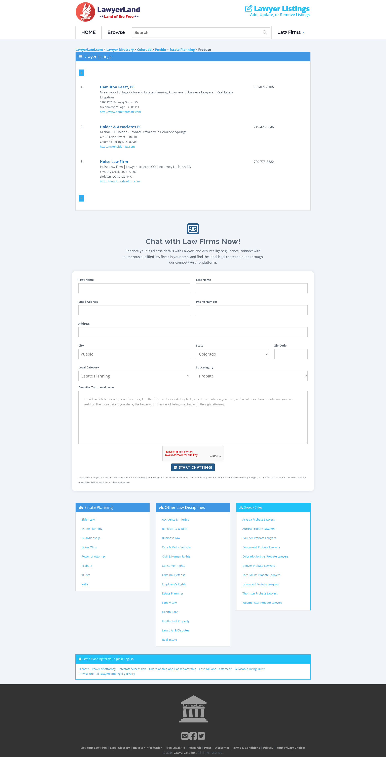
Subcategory (204, 367)
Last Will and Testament (215, 669)
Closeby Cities (252, 507)
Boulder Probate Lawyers (259, 538)
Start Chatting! (195, 467)
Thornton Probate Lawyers (260, 593)
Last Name (203, 280)
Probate (87, 566)
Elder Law (88, 519)
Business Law (171, 538)
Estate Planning (182, 49)
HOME (88, 32)
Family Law (169, 603)
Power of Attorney (94, 556)
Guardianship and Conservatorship (172, 669)
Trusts (86, 575)
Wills (85, 584)
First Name (86, 280)
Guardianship (91, 538)
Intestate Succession (132, 669)
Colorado (144, 49)
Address (84, 323)
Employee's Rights (174, 584)
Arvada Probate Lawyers (258, 519)
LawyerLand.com (89, 49)
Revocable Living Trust (249, 669)
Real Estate (169, 639)
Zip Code (280, 345)
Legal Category (88, 367)
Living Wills (89, 547)
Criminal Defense (173, 575)
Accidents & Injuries (175, 519)
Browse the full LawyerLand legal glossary (107, 674)
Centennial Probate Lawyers (261, 547)
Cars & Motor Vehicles (177, 547)
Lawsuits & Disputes (175, 630)
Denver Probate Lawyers (258, 566)
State (199, 345)
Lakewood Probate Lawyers (260, 584)
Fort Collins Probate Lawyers (261, 575)
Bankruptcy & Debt (174, 529)
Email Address (88, 302)
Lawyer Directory (120, 49)
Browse (116, 32)
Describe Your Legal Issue (96, 387)
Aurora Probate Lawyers (258, 529)
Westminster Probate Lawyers (262, 603)
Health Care (170, 612)
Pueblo (160, 49)
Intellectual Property (175, 621)
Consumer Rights (173, 566)
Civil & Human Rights (176, 556)
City (81, 345)
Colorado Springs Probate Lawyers (265, 556)
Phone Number (206, 302)
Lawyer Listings (281, 8)
